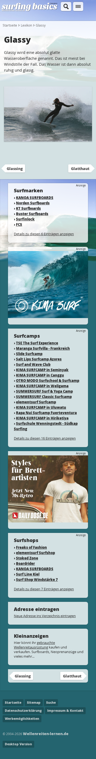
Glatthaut (80, 168)
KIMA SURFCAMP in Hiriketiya (42, 418)
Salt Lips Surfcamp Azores (39, 359)
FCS (19, 224)
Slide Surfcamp (29, 353)
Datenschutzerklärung (23, 710)
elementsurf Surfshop (35, 552)
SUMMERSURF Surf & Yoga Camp (44, 391)
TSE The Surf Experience (37, 342)
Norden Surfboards (33, 202)
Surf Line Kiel (27, 574)
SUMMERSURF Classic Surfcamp (44, 396)
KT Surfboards (28, 208)
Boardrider (25, 563)
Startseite (10, 25)
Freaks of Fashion (31, 547)
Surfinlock (25, 219)
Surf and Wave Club (33, 364)
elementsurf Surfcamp (36, 401)
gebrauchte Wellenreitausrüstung (34, 645)
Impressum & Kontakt (65, 710)
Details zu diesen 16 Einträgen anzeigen (45, 438)
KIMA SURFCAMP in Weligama (42, 385)
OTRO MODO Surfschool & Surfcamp (47, 380)
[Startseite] (30, 10)
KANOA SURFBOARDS (34, 197)
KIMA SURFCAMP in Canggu (40, 375)
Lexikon (26, 25)
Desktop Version (18, 744)
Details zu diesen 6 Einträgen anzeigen (44, 233)
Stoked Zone (27, 558)
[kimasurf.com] (48, 315)
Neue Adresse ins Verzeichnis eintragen (45, 615)
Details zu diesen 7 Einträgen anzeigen (44, 589)
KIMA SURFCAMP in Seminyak (42, 369)
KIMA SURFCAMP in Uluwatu (41, 407)
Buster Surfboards (32, 213)
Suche (51, 702)
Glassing (15, 168)
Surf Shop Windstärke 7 (37, 579)
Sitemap (34, 702)
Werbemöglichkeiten (22, 718)
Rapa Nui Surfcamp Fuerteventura (46, 412)
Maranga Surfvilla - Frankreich (43, 348)
